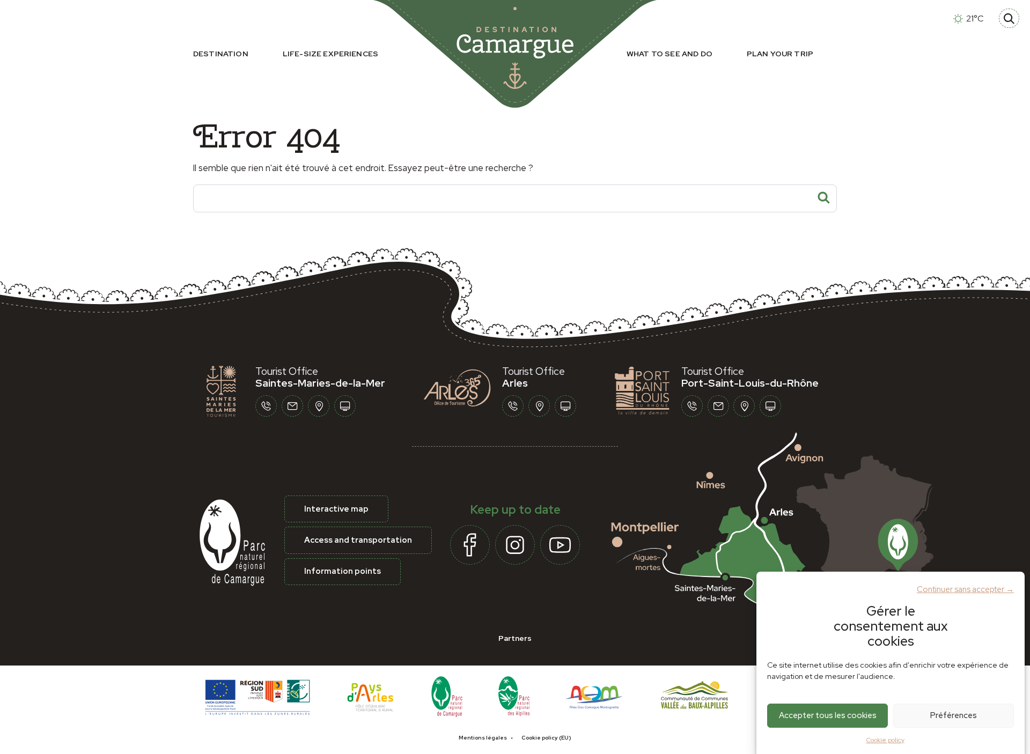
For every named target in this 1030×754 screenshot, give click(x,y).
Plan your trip (780, 53)
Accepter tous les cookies (828, 715)
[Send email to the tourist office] (292, 406)
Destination (220, 53)
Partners (515, 638)
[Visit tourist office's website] (345, 406)
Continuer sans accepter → (965, 588)
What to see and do (669, 53)
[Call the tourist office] (266, 406)
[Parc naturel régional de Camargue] (446, 695)
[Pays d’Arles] (371, 695)
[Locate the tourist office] (318, 406)
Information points (342, 571)
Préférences (953, 715)
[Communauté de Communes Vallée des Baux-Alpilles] (694, 695)
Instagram (515, 545)
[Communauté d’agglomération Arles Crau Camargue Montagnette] (594, 695)
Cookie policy (885, 740)
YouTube (560, 545)
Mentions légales (483, 737)
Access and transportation (358, 540)
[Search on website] (1009, 18)
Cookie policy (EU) (546, 737)
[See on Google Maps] (785, 530)
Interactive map (336, 509)
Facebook (470, 545)
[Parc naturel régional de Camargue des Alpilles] (513, 695)
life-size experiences (330, 53)
